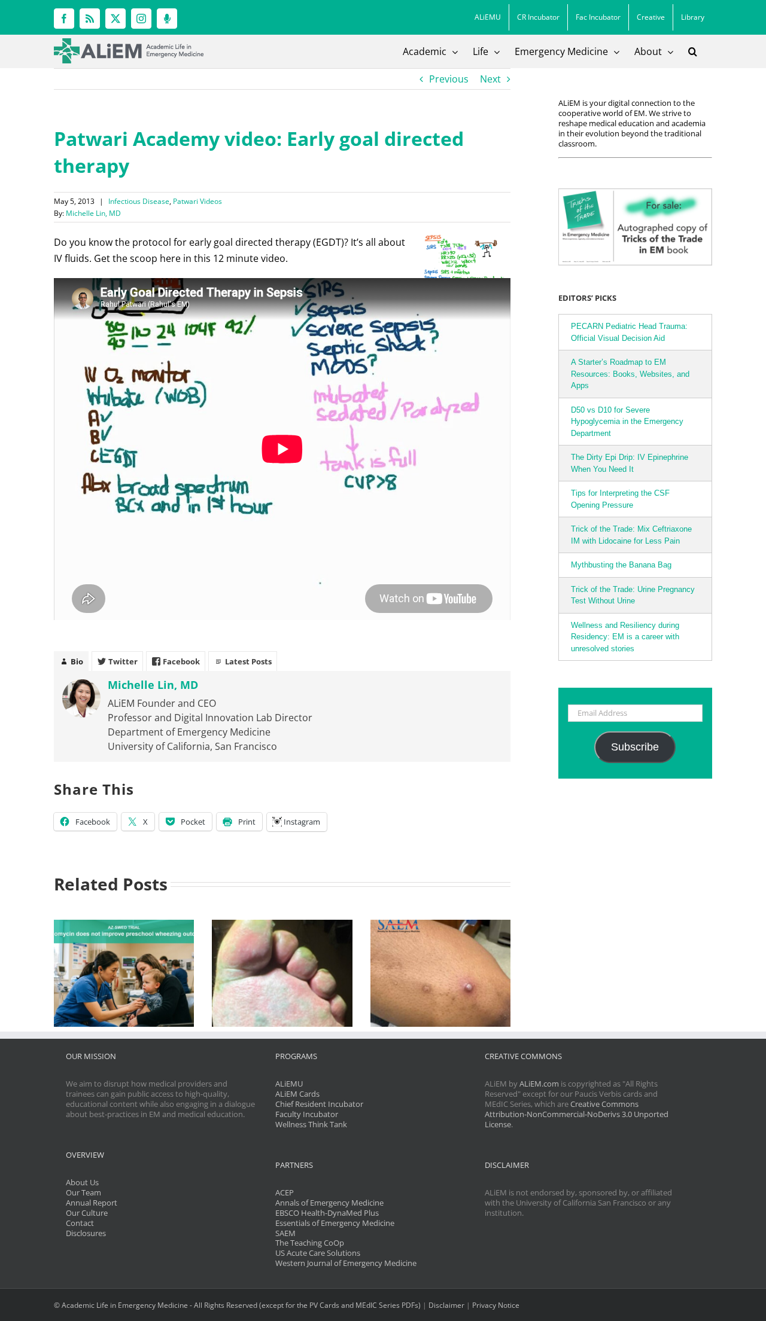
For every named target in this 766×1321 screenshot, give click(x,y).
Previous (449, 79)
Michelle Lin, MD (93, 213)
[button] (692, 51)
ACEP (284, 1192)
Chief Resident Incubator (319, 1104)
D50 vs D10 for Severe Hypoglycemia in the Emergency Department (627, 421)
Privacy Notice (495, 1305)
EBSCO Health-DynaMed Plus (327, 1212)
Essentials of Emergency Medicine (334, 1223)
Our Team (83, 1192)
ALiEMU (289, 1083)
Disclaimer (446, 1305)
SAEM (285, 1233)
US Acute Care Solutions (317, 1252)
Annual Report (91, 1202)
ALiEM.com (539, 1083)
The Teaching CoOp (309, 1242)
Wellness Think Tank (311, 1124)
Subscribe (635, 747)
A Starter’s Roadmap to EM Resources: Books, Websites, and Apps (630, 374)
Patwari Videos (197, 201)
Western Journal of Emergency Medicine (346, 1263)
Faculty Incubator (306, 1114)
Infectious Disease (138, 201)
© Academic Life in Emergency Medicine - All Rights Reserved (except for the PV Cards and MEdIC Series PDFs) (237, 1305)
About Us (82, 1182)
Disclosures (86, 1233)
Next (490, 79)
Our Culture (87, 1212)
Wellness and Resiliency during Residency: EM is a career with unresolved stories (625, 637)
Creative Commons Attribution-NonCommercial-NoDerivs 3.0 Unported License (576, 1114)
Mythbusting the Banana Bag (621, 564)
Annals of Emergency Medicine (329, 1202)
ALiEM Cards (297, 1093)
